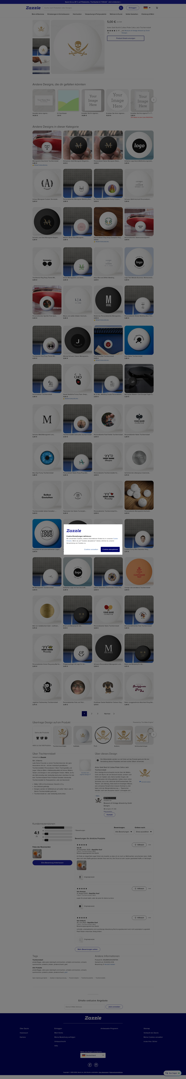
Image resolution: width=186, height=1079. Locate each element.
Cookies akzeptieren (110, 549)
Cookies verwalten (91, 549)
